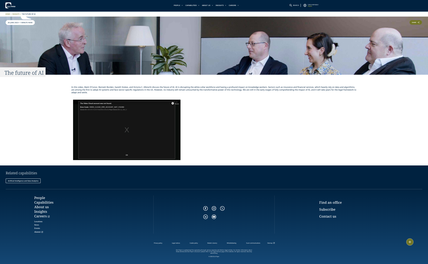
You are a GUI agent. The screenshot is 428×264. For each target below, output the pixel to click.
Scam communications (253, 243)
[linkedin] (205, 217)
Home (7, 14)
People (177, 5)
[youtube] (214, 217)
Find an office (330, 202)
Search (296, 5)
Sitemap (269, 243)
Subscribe (327, 209)
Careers (232, 5)
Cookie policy (194, 243)
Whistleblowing (231, 243)
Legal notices (176, 243)
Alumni (37, 232)
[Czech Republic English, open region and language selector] (304, 5)
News (36, 225)
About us (206, 5)
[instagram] (214, 208)
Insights (220, 5)
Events (37, 228)
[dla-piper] (11, 5)
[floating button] (409, 242)
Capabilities (191, 5)
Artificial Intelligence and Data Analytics (23, 181)
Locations (38, 221)
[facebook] (205, 208)
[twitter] (222, 208)
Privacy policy (158, 243)
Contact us (327, 216)
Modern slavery (212, 243)
